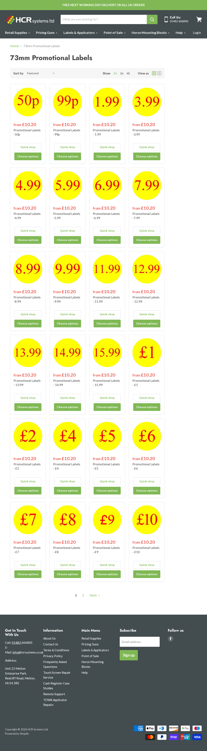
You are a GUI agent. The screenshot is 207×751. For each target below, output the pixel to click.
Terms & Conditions (56, 650)
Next (93, 595)
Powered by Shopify (17, 733)
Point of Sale (113, 32)
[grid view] (154, 73)
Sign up (129, 655)
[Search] (152, 19)
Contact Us (50, 644)
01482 (16, 642)
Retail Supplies (16, 32)
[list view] (159, 73)
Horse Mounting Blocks (149, 32)
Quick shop (27, 147)
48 (128, 73)
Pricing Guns (45, 32)
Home (14, 46)
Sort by (18, 73)
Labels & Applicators (79, 32)
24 (115, 73)
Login (197, 32)
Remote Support (54, 694)
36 (121, 73)
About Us (49, 638)
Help (179, 32)
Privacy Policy (53, 656)
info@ (17, 652)
